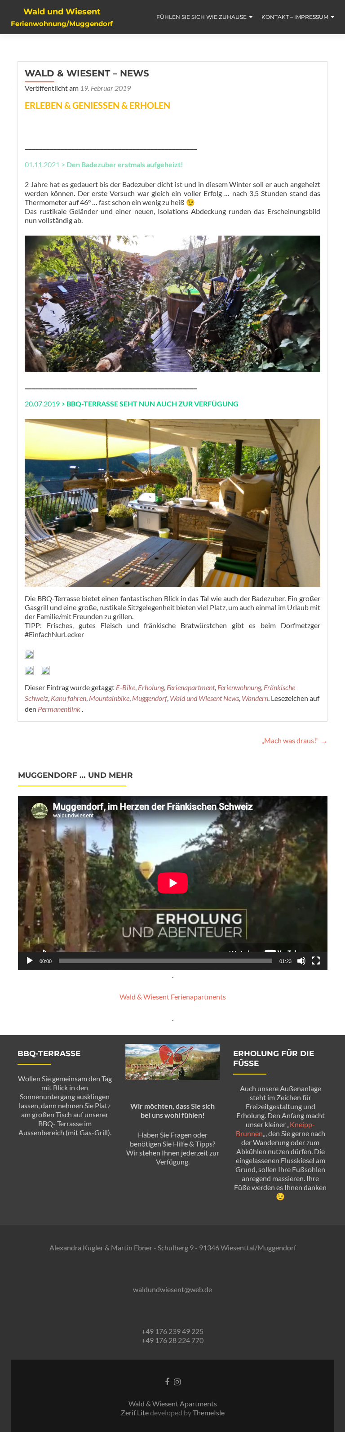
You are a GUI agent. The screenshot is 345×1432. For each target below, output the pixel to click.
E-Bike (125, 687)
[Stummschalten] (301, 960)
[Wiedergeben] (29, 960)
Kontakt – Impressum (294, 16)
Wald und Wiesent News (204, 698)
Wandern (255, 698)
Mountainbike (109, 698)
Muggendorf (149, 698)
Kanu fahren (68, 698)
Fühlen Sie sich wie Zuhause (201, 16)
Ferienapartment (191, 687)
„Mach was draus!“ (294, 740)
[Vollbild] (315, 960)
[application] (172, 883)
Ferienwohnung (239, 687)
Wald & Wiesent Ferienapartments (172, 996)
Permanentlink (60, 709)
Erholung (151, 687)
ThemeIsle (209, 1412)
